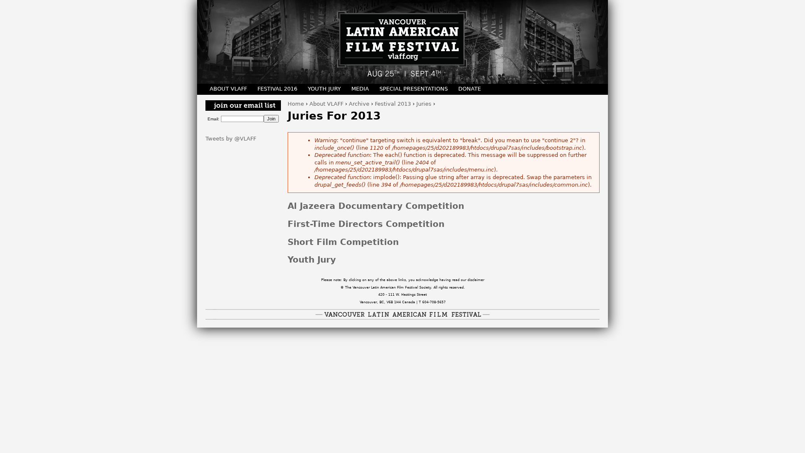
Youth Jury (312, 260)
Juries (423, 104)
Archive (359, 104)
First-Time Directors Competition (366, 224)
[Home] (402, 42)
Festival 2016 (277, 89)
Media (360, 89)
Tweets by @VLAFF (230, 138)
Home (296, 104)
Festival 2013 (393, 104)
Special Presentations (413, 89)
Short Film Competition (343, 242)
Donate (469, 89)
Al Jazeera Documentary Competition (376, 206)
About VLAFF (326, 104)
